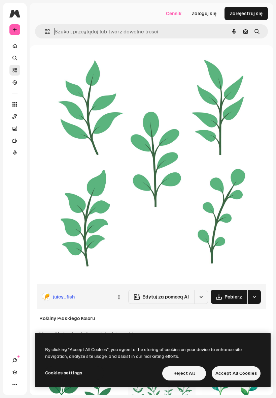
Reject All (184, 373)
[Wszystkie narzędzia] (14, 104)
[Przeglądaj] (14, 82)
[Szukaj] (14, 58)
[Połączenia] (14, 360)
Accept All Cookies (236, 373)
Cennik (174, 13)
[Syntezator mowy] (14, 152)
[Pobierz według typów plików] (254, 297)
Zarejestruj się (246, 13)
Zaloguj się (204, 13)
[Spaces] (14, 116)
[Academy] (14, 372)
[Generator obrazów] (14, 128)
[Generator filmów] (14, 140)
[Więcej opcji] (119, 297)
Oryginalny (83, 60)
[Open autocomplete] (44, 31)
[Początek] (14, 45)
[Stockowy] (14, 70)
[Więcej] (14, 384)
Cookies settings (63, 373)
